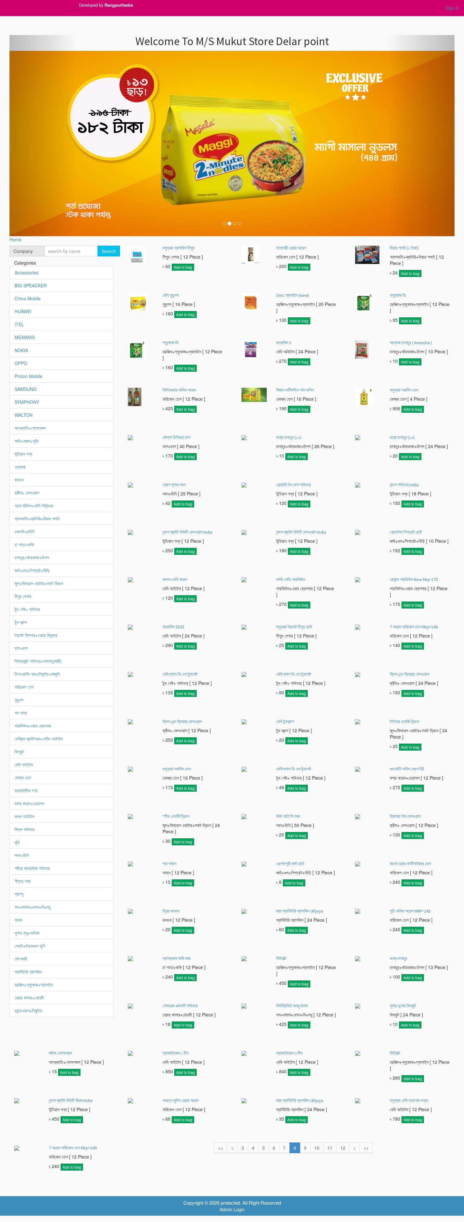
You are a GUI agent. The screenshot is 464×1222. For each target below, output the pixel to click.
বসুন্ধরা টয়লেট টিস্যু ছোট (294, 627)
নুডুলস (19, 700)
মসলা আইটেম (24, 816)
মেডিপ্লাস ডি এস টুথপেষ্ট (180, 674)
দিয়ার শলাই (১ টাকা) (404, 248)
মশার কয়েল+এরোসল (29, 803)
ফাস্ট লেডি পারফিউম (290, 579)
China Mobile (28, 298)
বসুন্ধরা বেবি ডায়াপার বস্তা (409, 1100)
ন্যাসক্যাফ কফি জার (177, 958)
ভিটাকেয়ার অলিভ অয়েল (179, 390)
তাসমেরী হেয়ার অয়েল (291, 248)
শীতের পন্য (23, 881)
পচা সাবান (169, 863)
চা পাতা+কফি (24, 544)
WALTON (24, 415)
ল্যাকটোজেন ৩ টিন (289, 1053)
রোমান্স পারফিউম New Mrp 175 (414, 579)
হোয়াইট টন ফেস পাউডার (293, 485)
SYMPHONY (27, 402)
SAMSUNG (26, 389)
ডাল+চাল (21, 648)
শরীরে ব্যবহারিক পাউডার (32, 868)
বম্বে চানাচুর (398, 958)
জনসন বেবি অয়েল (175, 579)
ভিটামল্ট (281, 958)
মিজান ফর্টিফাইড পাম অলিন (295, 390)
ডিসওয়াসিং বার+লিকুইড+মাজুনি (37, 674)
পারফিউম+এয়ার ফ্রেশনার (33, 725)
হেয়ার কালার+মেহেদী (29, 997)
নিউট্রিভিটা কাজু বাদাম (292, 1006)
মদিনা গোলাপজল (60, 1053)
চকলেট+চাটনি (24, 531)
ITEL (19, 324)
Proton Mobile (28, 376)
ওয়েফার (20, 467)
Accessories (27, 272)
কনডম (19, 479)
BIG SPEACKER (31, 285)
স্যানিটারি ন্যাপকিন (28, 971)
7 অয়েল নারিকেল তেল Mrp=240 (73, 1148)
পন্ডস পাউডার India (404, 485)
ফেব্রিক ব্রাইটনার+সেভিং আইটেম (39, 738)
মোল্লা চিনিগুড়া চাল (176, 437)
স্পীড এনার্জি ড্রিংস (176, 816)
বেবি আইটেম (24, 764)
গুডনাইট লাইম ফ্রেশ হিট (407, 769)
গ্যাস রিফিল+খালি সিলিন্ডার (34, 505)
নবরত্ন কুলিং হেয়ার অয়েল (181, 1100)
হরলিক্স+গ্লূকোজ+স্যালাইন (34, 984)
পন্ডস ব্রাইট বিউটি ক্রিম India (70, 1100)
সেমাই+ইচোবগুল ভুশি (30, 946)
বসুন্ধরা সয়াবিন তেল (404, 390)
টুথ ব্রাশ (21, 622)
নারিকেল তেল (24, 687)
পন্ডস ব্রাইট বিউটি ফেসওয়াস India (187, 532)
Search (109, 251)
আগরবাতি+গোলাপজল (30, 428)
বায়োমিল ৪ (283, 342)
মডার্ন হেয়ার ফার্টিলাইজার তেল (410, 863)
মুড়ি (17, 842)
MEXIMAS (25, 337)
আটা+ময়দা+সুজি (27, 441)
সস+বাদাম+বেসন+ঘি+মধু (33, 907)
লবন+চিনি (22, 855)
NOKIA (21, 350)
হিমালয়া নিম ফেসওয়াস (405, 816)
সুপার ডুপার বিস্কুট (403, 1006)
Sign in (452, 8)
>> (366, 1148)
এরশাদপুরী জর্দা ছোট (290, 863)
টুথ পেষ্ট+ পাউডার (27, 609)
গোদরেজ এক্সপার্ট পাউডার (180, 1006)
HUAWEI (23, 311)
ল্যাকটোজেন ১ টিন (175, 1053)
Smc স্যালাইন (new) (292, 295)
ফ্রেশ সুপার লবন (174, 485)
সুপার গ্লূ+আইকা (27, 933)
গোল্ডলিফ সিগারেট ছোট (406, 532)
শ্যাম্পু (19, 894)
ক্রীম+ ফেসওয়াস (27, 492)
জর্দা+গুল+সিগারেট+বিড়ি (32, 570)
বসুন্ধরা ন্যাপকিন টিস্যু (178, 248)
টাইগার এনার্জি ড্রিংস (404, 721)
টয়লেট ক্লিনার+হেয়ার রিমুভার (36, 635)
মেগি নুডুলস (171, 295)
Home (15, 239)
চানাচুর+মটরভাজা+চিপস (32, 557)
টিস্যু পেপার (23, 596)
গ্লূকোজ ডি (398, 295)
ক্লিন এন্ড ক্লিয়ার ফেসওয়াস (409, 674)
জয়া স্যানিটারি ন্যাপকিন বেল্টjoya (299, 911)
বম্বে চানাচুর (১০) (288, 437)
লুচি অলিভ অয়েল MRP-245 (410, 911)
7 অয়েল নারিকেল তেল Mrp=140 (414, 627)
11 (329, 1148)
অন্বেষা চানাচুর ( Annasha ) (411, 342)
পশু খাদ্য (21, 713)
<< (220, 1148)
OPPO (21, 363)
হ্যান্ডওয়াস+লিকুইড (28, 1010)
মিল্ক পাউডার (24, 829)
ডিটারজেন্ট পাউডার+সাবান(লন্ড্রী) (38, 661)
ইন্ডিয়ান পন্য (23, 454)
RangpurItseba (118, 5)
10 (316, 1148)
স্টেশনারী (21, 958)
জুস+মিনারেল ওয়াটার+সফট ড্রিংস (39, 583)
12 (342, 1148)
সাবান (18, 920)
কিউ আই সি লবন (288, 816)
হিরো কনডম (171, 911)
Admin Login (232, 1209)
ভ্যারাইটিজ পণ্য (26, 790)
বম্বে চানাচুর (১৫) (402, 437)
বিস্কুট (19, 751)
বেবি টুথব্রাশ (285, 721)
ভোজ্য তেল (23, 777)
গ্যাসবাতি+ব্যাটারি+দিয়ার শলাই (37, 518)
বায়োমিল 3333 (173, 627)
